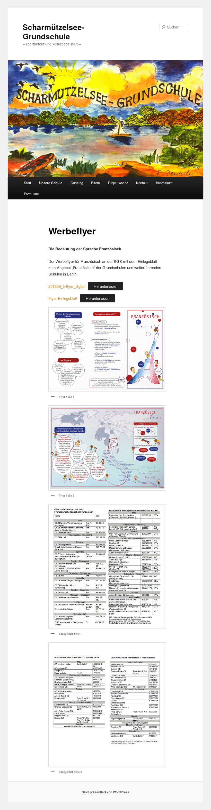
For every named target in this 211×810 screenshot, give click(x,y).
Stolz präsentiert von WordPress (105, 792)
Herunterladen (105, 286)
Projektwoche (118, 182)
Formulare (31, 193)
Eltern (95, 182)
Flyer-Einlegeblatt (62, 298)
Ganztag (77, 182)
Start (27, 182)
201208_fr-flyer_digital (66, 286)
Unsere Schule (50, 182)
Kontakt (142, 182)
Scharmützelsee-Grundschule (53, 31)
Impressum (164, 182)
